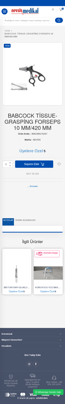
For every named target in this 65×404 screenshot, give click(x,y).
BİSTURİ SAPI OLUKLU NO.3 (17, 287)
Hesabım (6, 346)
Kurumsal (7, 334)
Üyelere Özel (31, 151)
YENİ (7, 30)
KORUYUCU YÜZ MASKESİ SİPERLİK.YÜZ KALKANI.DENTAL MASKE (49, 287)
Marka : (28, 140)
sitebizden (42, 398)
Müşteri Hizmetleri (12, 339)
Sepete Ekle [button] (32, 164)
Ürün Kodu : (24, 134)
